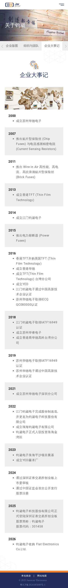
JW (13, 5)
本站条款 (26, 575)
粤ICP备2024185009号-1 (32, 584)
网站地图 (42, 575)
